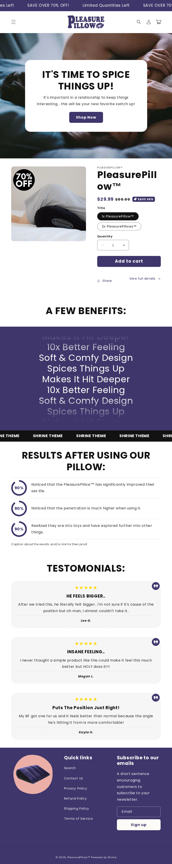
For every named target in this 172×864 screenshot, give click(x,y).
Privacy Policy (75, 788)
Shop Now (86, 117)
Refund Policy (75, 798)
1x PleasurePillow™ (118, 216)
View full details (142, 278)
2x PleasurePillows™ (119, 226)
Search (70, 768)
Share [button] (107, 281)
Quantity (104, 236)
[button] (13, 22)
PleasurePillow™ (78, 857)
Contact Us (73, 778)
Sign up (138, 824)
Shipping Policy (76, 808)
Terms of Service (78, 818)
